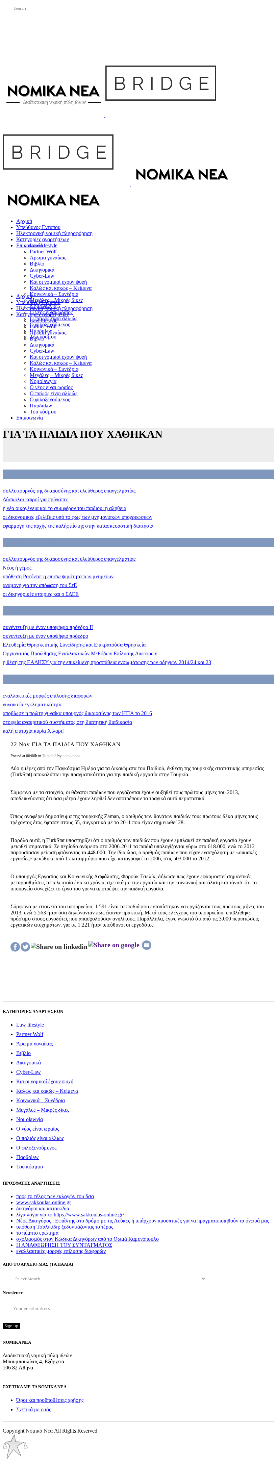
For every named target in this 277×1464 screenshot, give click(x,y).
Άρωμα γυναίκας (34, 1043)
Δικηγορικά (28, 1062)
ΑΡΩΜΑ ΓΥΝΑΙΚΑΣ (24, 679)
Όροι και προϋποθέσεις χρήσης (49, 1400)
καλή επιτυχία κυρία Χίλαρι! (33, 731)
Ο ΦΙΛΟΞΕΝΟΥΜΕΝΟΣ (28, 611)
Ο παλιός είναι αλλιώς (40, 1138)
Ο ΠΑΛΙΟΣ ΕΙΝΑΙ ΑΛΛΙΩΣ (31, 542)
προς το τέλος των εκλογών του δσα (55, 1196)
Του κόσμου (29, 1166)
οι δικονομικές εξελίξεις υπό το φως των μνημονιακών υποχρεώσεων (77, 517)
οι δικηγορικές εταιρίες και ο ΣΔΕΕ (41, 594)
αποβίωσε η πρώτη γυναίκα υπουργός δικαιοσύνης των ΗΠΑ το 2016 (77, 713)
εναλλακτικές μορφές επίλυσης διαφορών (47, 696)
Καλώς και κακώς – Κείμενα (47, 1091)
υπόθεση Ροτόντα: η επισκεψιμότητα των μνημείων (58, 576)
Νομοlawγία (29, 1119)
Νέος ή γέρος (17, 568)
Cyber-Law (28, 1072)
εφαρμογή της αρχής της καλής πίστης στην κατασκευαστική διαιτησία (78, 526)
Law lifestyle (30, 1025)
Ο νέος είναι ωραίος (37, 1129)
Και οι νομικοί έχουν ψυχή (44, 1081)
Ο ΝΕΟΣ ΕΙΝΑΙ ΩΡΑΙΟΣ (29, 474)
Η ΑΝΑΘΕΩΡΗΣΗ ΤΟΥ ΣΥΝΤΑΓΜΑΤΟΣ (64, 1245)
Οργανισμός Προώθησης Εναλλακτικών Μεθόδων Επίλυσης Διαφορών (80, 653)
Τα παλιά (49, 756)
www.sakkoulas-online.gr (43, 1202)
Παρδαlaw (27, 1157)
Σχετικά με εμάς (33, 1409)
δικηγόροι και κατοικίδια (42, 1208)
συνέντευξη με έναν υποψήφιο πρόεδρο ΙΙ (48, 627)
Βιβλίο (23, 1053)
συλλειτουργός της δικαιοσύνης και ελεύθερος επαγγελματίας (69, 491)
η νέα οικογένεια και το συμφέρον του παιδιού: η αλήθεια (64, 508)
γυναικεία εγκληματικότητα (32, 704)
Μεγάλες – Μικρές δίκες (42, 1110)
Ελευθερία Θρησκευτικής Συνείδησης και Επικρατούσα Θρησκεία (74, 645)
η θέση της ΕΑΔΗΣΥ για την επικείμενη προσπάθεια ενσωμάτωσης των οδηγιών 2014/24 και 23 (107, 662)
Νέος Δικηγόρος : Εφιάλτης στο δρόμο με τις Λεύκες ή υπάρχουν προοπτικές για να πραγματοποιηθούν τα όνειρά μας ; (144, 1220)
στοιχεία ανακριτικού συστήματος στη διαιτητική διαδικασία (67, 722)
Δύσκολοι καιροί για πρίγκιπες (35, 499)
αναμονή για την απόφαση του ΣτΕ (40, 585)
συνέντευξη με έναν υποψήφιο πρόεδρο (45, 636)
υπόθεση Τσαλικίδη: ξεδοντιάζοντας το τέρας (64, 1227)
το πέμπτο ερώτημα (37, 1233)
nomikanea (71, 756)
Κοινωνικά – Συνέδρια (40, 1100)
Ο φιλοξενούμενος (36, 1148)
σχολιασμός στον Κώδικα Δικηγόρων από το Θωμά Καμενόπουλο (87, 1239)
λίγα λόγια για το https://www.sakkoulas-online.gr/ (70, 1214)
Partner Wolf (29, 1034)
